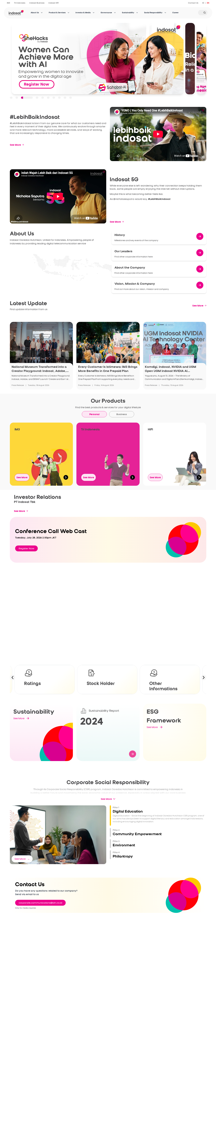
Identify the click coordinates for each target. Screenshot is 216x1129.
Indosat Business (36, 3)
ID (203, 3)
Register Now (26, 548)
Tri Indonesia (19, 3)
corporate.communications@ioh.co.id (40, 902)
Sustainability (128, 12)
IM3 (8, 3)
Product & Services (57, 12)
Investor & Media (83, 12)
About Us (35, 12)
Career (175, 12)
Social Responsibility (153, 12)
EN (208, 3)
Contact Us (193, 3)
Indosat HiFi (53, 3)
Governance (106, 12)
